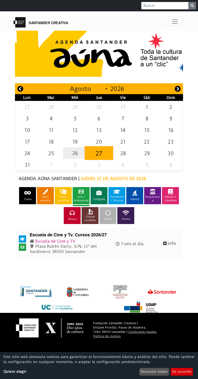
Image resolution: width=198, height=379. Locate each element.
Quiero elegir (14, 371)
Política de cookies (107, 336)
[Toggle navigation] (175, 21)
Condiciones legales (142, 332)
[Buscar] (192, 5)
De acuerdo (181, 371)
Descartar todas (154, 371)
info (171, 243)
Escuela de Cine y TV (55, 241)
